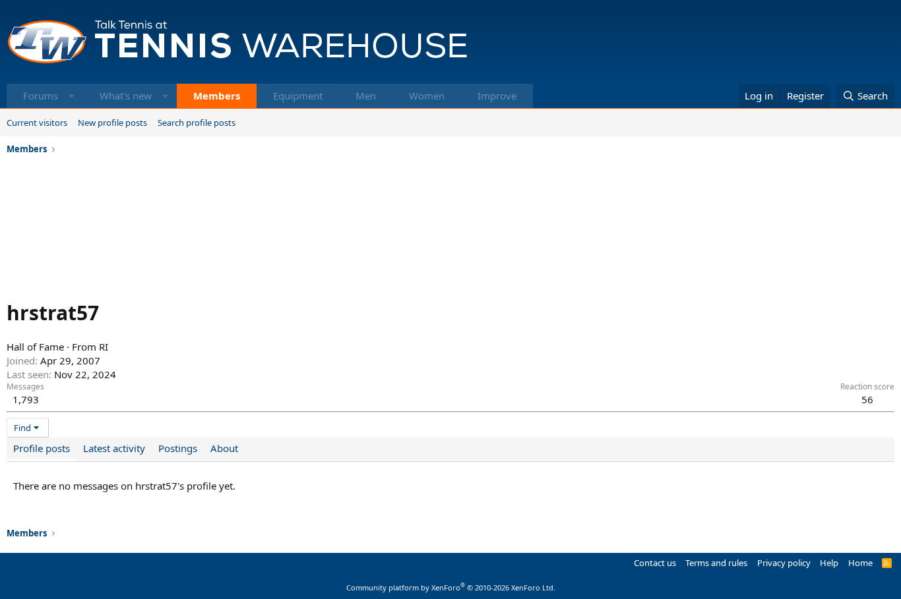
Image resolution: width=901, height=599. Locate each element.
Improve (497, 95)
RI (103, 346)
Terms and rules (716, 563)
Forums (40, 95)
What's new (126, 95)
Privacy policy (784, 563)
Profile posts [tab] (41, 448)
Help (829, 563)
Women (427, 95)
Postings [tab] (177, 448)
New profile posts (112, 122)
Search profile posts (196, 122)
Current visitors (37, 122)
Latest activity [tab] (114, 448)
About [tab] (224, 448)
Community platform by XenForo (450, 587)
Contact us (655, 563)
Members (216, 95)
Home (860, 563)
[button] (71, 96)
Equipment (298, 95)
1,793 (26, 399)
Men (366, 95)
